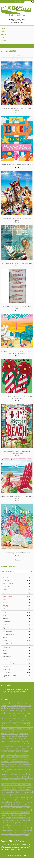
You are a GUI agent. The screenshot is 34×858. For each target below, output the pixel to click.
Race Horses (5, 800)
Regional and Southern (9, 676)
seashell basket (16, 805)
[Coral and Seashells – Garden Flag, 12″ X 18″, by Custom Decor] (17, 526)
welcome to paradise (20, 830)
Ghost (8, 759)
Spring (4, 593)
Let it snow (12, 779)
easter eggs (21, 746)
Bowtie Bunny (21, 715)
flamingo (8, 754)
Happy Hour (20, 766)
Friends (5, 653)
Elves (3, 749)
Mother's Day (7, 656)
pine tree (4, 797)
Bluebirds (13, 715)
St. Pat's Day (5, 812)
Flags (3, 754)
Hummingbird (22, 774)
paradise (8, 792)
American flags (23, 703)
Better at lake (16, 713)
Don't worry (5, 746)
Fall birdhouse (9, 749)
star (28, 812)
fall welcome (11, 751)
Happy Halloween (10, 766)
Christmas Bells (25, 723)
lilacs (26, 779)
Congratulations (12, 738)
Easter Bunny (13, 746)
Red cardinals (19, 800)
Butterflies (25, 718)
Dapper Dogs (16, 741)
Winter (5, 660)
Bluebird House (6, 715)
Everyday (5, 606)
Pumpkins (23, 797)
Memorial (5, 625)
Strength (4, 815)
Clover (8, 736)
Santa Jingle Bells (6, 805)
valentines (4, 825)
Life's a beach (19, 779)
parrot (14, 792)
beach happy (8, 708)
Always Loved (5, 703)
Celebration (6, 586)
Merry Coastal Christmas (24, 787)
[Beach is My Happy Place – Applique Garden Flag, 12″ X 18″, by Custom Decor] (17, 138)
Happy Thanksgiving (7, 769)
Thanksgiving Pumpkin (16, 817)
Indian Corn (5, 777)
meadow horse (9, 782)
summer (10, 815)
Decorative (4, 743)
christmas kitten (18, 728)
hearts (11, 772)
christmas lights (28, 728)
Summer (5, 612)
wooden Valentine (24, 835)
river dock (4, 802)
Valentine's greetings (21, 822)
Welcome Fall (5, 828)
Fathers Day (6, 669)
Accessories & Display (9, 663)
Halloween (6, 618)
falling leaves (18, 749)
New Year (5, 577)
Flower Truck (15, 756)
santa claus (29, 802)
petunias (20, 794)
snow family (27, 807)
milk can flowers (6, 789)
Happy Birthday (7, 628)
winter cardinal (14, 835)
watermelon (11, 825)
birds (23, 713)
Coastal (19, 736)
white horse (17, 833)
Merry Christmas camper (24, 784)
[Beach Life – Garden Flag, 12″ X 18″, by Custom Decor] (17, 242)
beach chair (15, 705)
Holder (16, 772)
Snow (20, 807)
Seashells (7, 807)
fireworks (18, 751)
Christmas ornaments (7, 731)
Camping (4, 721)
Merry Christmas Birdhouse (9, 784)
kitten (20, 777)
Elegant (27, 746)
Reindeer (27, 800)
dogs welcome (28, 743)
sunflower (23, 815)
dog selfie (19, 743)
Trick (7, 820)
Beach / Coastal (7, 596)
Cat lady (29, 721)
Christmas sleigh (23, 733)
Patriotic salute (6, 794)
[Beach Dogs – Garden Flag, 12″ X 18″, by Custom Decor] (17, 83)
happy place (28, 766)
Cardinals (23, 721)
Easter (4, 599)
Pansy (3, 792)
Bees (23, 710)
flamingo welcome (16, 754)
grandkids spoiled (12, 764)
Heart (28, 769)
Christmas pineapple (19, 731)
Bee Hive (18, 710)
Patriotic (5, 666)
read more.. (4, 851)
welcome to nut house (7, 830)
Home (26, 772)
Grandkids (19, 761)
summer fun (16, 815)
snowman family (20, 810)
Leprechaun (5, 779)
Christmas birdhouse (7, 728)
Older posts (17, 560)
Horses (5, 637)
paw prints (14, 794)
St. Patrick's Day (7, 602)
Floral (4, 615)
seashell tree (14, 807)
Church (3, 736)
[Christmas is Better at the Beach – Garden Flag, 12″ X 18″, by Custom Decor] (17, 426)
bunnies (19, 718)
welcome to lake (26, 828)
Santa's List (21, 802)
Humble (15, 774)
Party (24, 792)
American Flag (14, 703)
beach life (24, 708)
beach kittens (16, 708)
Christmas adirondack (13, 723)
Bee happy (11, 710)
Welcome (5, 641)
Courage (24, 738)
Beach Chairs (22, 705)
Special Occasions (8, 583)
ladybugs (25, 777)
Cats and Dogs (7, 672)
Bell (27, 710)
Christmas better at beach (8, 726)
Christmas (6, 580)
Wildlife (5, 650)
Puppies (29, 797)
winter (6, 835)
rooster (10, 802)
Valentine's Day (7, 631)
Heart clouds (5, 772)
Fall (4, 609)
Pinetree (10, 797)
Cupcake (4, 741)
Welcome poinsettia (15, 828)
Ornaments (27, 789)
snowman (11, 810)
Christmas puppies (13, 733)
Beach (8, 705)
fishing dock (25, 751)
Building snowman (11, 718)
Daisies (10, 741)
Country (5, 590)
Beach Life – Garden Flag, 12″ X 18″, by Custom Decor (17, 263)
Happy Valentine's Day (20, 769)
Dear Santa (25, 741)
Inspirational (6, 647)
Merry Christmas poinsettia (9, 787)
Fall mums (25, 749)
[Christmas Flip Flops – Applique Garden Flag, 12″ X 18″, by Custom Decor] (17, 376)
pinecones (27, 794)
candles (10, 721)
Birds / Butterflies (8, 644)
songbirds (28, 810)
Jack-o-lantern (13, 777)
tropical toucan (14, 820)
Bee (6, 710)
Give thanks (25, 759)
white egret (9, 833)
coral (19, 738)
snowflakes (4, 810)
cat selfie (4, 723)
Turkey (3, 822)
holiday (22, 772)
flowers (8, 756)
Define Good (12, 743)
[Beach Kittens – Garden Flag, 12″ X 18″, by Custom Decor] (17, 193)
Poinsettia (16, 797)
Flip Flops (25, 754)
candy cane (16, 721)
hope (10, 774)
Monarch (14, 789)
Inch (28, 774)
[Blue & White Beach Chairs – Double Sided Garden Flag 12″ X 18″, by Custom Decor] (17, 331)
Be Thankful (8, 713)
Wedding (18, 825)
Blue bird (28, 713)
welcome (25, 825)
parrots (19, 792)
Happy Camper (23, 764)
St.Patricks (23, 812)
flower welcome (24, 756)
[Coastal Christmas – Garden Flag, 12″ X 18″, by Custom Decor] (17, 475)
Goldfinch (12, 761)
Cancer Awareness (8, 634)
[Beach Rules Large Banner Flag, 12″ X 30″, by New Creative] (17, 286)
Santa (15, 802)
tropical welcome (24, 820)
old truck (20, 789)
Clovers (14, 736)
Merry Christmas (25, 782)
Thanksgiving (6, 621)
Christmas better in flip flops (24, 726)
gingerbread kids (16, 759)
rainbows (12, 800)
